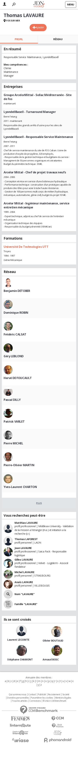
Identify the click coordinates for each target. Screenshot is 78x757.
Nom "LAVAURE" (25, 594)
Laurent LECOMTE (18, 639)
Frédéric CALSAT (15, 334)
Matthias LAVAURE (26, 522)
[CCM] (57, 718)
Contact (32, 694)
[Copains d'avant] (20, 732)
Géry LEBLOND (14, 356)
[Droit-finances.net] (57, 725)
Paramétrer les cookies (42, 698)
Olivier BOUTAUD (53, 640)
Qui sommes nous (17, 694)
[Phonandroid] (57, 740)
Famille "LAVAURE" (26, 604)
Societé (65, 694)
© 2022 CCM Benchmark (54, 701)
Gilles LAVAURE (24, 559)
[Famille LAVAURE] (8, 604)
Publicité (42, 694)
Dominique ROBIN (16, 313)
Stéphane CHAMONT (20, 659)
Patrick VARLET (14, 422)
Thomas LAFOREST (26, 539)
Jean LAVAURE (23, 548)
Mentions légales (63, 698)
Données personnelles (18, 698)
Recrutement (54, 694)
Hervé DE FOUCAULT (18, 378)
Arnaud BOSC (51, 659)
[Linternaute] (20, 725)
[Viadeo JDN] (57, 732)
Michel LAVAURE (24, 572)
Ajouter (40, 27)
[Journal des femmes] (20, 718)
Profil (19, 39)
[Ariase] (20, 740)
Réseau (57, 39)
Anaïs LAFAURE (24, 582)
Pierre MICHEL (13, 443)
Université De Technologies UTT (26, 247)
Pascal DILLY (12, 400)
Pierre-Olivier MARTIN (19, 465)
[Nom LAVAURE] (8, 594)
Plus (39, 503)
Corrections (35, 701)
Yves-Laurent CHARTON (20, 487)
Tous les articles (19, 701)
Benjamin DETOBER (17, 291)
